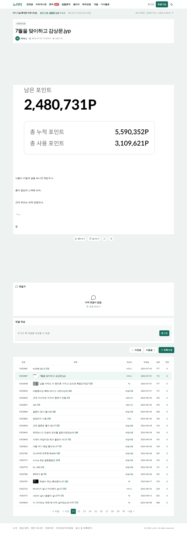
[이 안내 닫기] (172, 13)
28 (112, 511)
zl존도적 (129, 398)
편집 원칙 (24, 528)
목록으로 (168, 350)
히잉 (129, 418)
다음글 (149, 350)
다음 (130, 511)
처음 (57, 511)
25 (95, 511)
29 (118, 511)
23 (84, 511)
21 (73, 511)
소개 (15, 528)
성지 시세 (44, 13)
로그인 (151, 4)
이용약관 (49, 528)
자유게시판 (20, 23)
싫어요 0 (95, 239)
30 (123, 511)
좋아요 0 (81, 239)
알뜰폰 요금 (54, 13)
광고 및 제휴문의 (83, 528)
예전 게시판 (37, 528)
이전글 (138, 350)
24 (90, 511)
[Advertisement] (93, 64)
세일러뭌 (129, 391)
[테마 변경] (171, 4)
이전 (67, 511)
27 (107, 511)
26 (101, 511)
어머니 (21, 38)
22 (78, 511)
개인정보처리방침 (64, 528)
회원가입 (162, 4)
